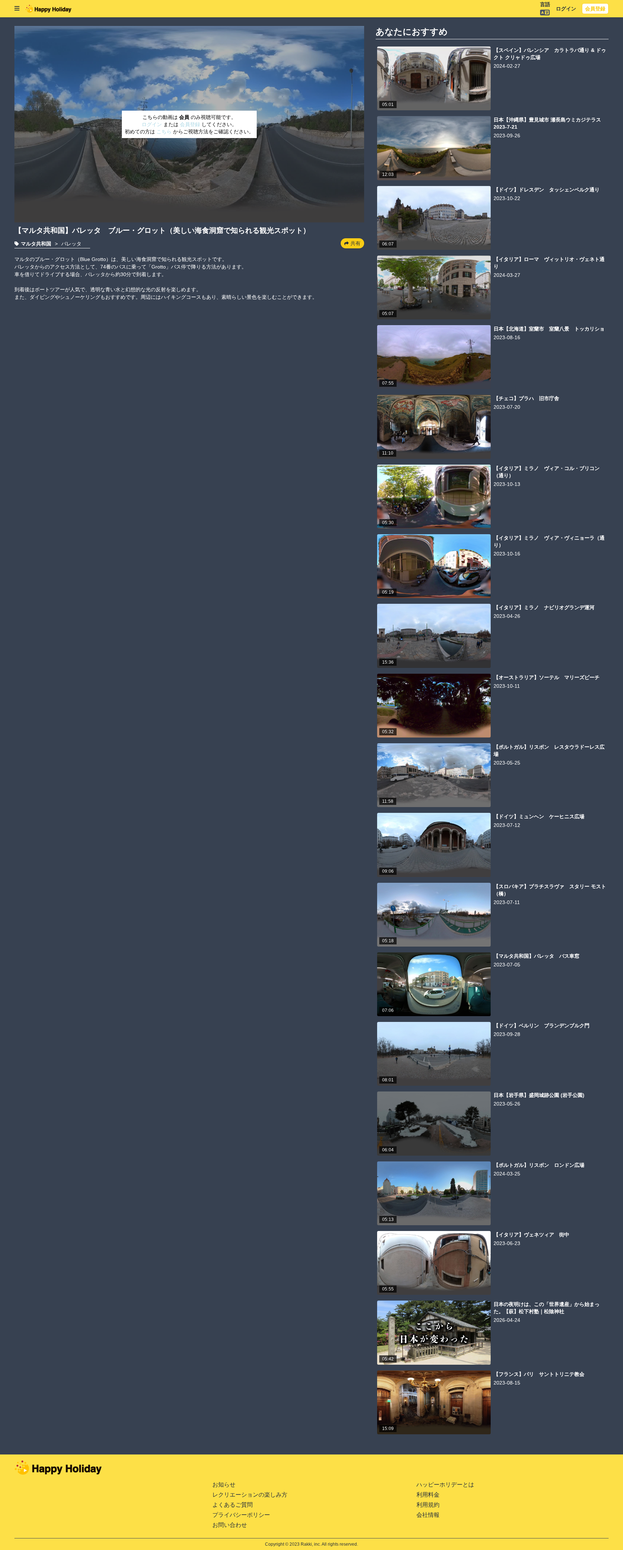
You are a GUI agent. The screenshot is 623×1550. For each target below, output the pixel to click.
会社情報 (427, 1515)
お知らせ (223, 1485)
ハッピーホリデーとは (445, 1485)
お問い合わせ (229, 1525)
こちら (164, 131)
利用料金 (427, 1495)
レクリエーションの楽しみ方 (249, 1495)
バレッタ (71, 244)
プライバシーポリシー (241, 1515)
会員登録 (595, 9)
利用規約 (427, 1505)
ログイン (566, 9)
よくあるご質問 (232, 1505)
